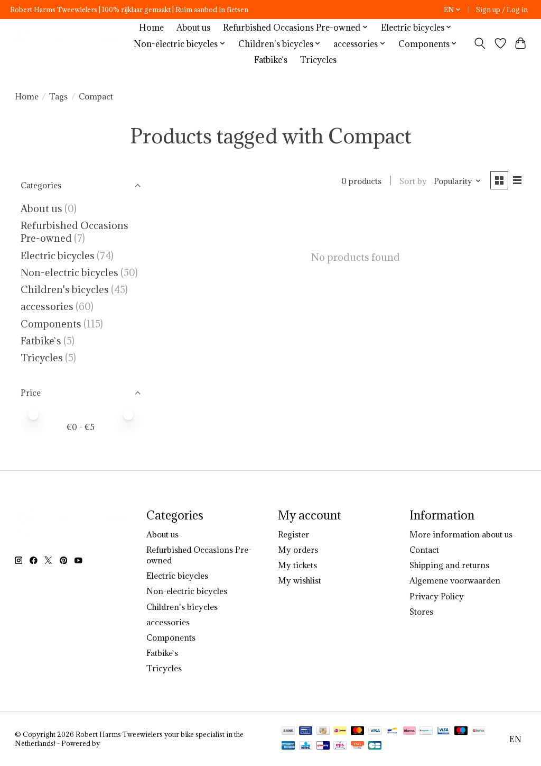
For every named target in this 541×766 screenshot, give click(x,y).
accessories (47, 306)
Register (293, 534)
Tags (58, 96)
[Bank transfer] (288, 731)
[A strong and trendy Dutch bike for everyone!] (68, 43)
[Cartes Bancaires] (374, 746)
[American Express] (288, 746)
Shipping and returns (449, 565)
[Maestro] (461, 731)
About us (193, 27)
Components (51, 323)
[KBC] (305, 746)
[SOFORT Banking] (409, 731)
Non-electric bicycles (69, 272)
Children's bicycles (65, 289)
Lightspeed (119, 743)
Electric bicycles (58, 255)
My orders (298, 549)
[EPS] (340, 746)
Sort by (413, 181)
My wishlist (299, 580)
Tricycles (318, 59)
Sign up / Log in (502, 9)
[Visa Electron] (443, 731)
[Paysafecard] (426, 731)
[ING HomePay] (357, 746)
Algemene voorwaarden (454, 580)
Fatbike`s (270, 59)
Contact (424, 549)
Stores (421, 611)
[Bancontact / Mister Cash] (392, 731)
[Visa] (375, 731)
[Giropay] (323, 746)
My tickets (297, 565)
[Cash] (323, 731)
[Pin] (305, 731)
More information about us (460, 534)
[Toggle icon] (479, 43)
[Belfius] (478, 731)
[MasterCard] (358, 731)
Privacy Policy (436, 596)
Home (151, 27)
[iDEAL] (340, 731)
